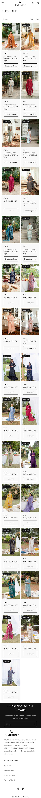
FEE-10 (6, 338)
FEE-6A (6, 53)
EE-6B (5, 689)
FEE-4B (6, 102)
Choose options (11, 66)
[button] (2, 3)
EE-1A (24, 515)
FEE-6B (25, 53)
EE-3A (6, 471)
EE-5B (25, 602)
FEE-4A (25, 198)
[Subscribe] (34, 724)
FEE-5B (25, 102)
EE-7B (5, 602)
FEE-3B (6, 246)
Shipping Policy (9, 775)
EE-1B (24, 428)
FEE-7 (24, 150)
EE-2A (25, 646)
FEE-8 (24, 246)
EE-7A (5, 559)
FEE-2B (6, 198)
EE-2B (5, 384)
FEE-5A (6, 150)
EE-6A (25, 471)
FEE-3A (25, 338)
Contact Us (8, 766)
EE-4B (5, 428)
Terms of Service (10, 780)
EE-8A (25, 384)
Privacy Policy (9, 770)
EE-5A (6, 646)
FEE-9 (5, 295)
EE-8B (25, 559)
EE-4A (6, 515)
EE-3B (25, 295)
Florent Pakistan (23, 797)
